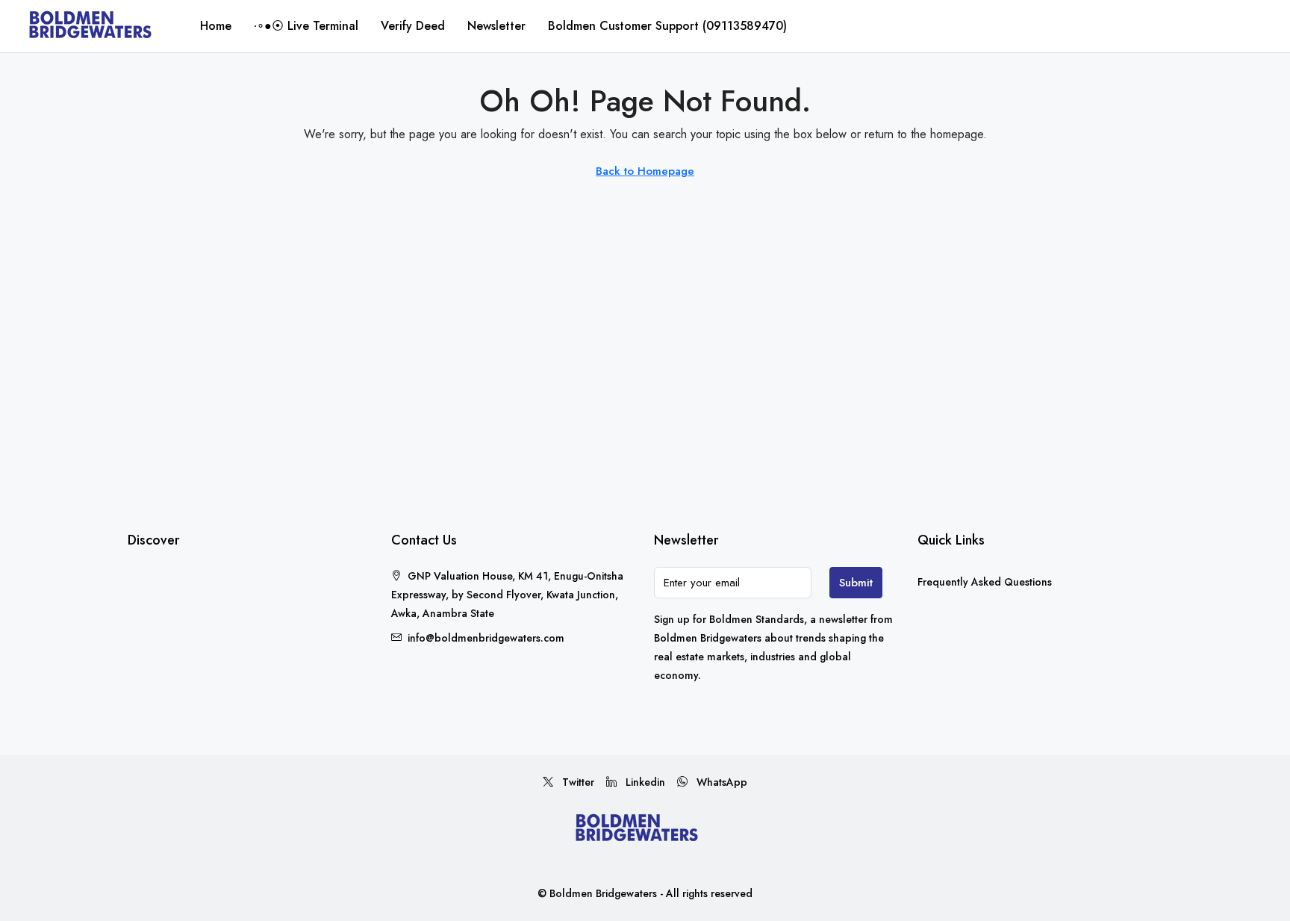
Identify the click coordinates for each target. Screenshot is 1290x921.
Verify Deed (413, 25)
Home (215, 25)
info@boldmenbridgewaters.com (486, 637)
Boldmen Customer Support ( (667, 25)
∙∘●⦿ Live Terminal (306, 25)
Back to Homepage (645, 171)
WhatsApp (720, 782)
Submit (856, 582)
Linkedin (644, 782)
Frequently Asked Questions (984, 581)
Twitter (576, 782)
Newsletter (496, 25)
